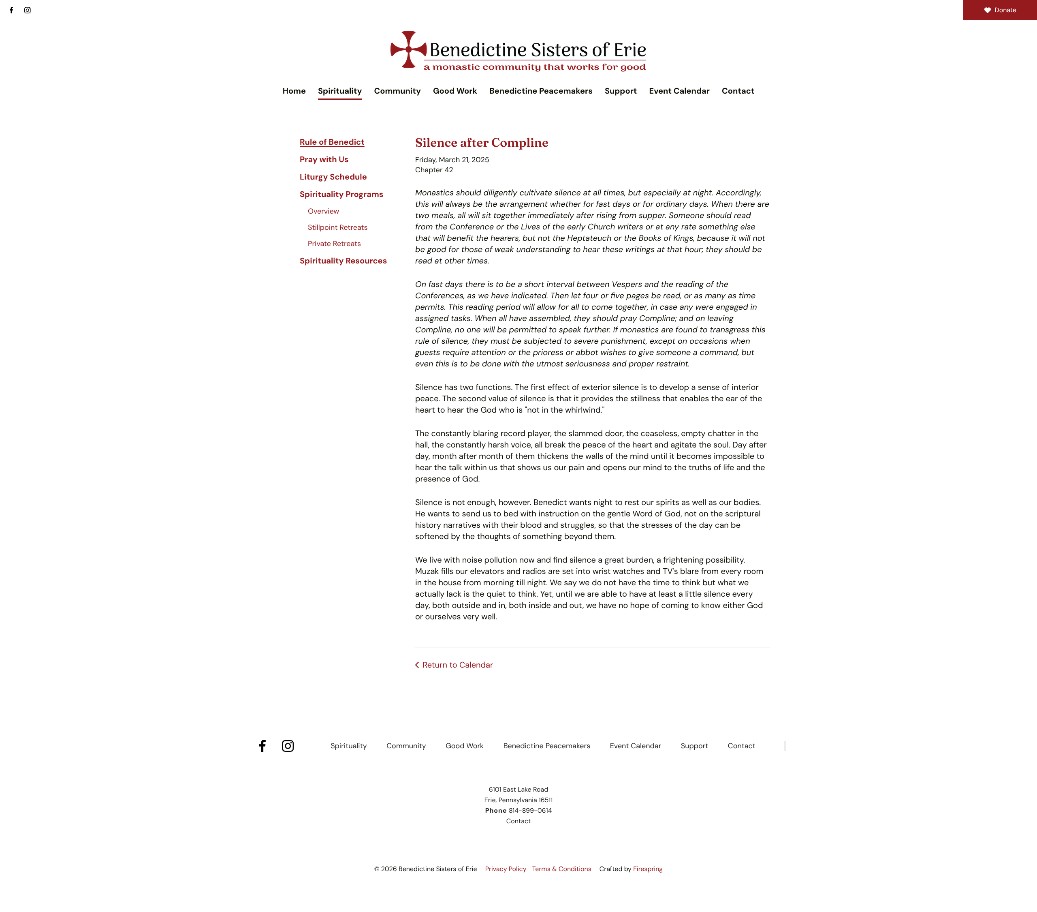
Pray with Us (324, 159)
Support (621, 91)
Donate (1005, 10)
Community (397, 91)
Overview (323, 211)
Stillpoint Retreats (338, 227)
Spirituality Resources (343, 261)
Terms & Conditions (561, 869)
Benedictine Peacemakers (541, 91)
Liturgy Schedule (333, 177)
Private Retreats (334, 243)
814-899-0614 (530, 810)
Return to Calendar (457, 665)
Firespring (648, 869)
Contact (738, 91)
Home (294, 91)
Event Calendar (679, 91)
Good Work (455, 91)
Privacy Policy (506, 869)
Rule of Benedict (332, 142)
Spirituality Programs (341, 194)
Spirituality (340, 91)
